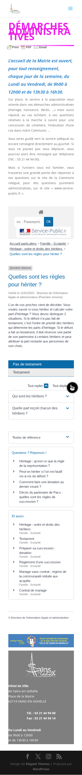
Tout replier (36, 386)
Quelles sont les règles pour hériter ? (36, 254)
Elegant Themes (38, 764)
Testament (26, 538)
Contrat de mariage (33, 590)
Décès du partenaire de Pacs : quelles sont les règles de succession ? (41, 497)
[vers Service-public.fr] (43, 232)
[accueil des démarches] (41, 212)
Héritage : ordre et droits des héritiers (36, 249)
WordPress (41, 769)
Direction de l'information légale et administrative (40, 617)
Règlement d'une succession (40, 562)
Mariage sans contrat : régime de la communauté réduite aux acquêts (42, 576)
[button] (41, 396)
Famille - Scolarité (53, 243)
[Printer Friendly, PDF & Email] (27, 49)
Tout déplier (61, 386)
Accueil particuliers (23, 243)
